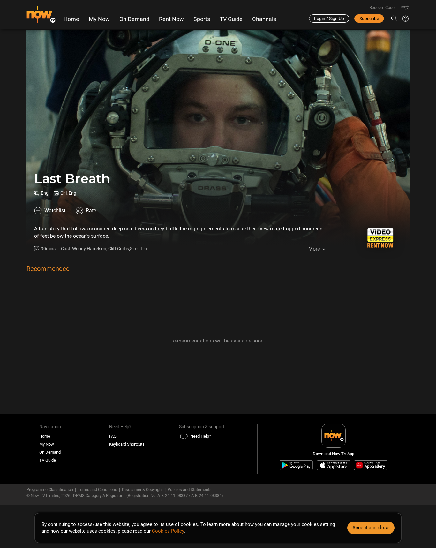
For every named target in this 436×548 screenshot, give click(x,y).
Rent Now (171, 19)
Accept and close (370, 527)
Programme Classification (49, 489)
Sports (201, 19)
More (314, 249)
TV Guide (231, 19)
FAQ (113, 436)
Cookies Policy (168, 531)
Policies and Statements (190, 489)
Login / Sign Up (329, 18)
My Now (99, 19)
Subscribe (369, 18)
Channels (264, 19)
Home (71, 19)
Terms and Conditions (97, 489)
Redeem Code (382, 7)
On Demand (134, 19)
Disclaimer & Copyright (142, 489)
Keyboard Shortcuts (127, 444)
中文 (405, 7)
